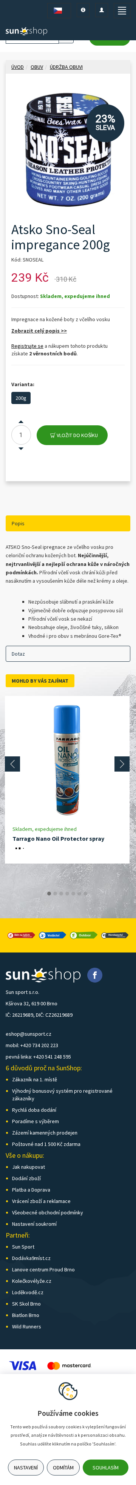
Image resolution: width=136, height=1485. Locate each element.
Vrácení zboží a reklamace (41, 1201)
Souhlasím (106, 1467)
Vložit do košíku (77, 435)
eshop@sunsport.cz (28, 1033)
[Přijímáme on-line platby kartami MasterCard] (69, 1364)
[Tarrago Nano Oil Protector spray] (67, 760)
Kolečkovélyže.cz (31, 1280)
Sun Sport (23, 1246)
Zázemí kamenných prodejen (44, 1132)
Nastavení (26, 1467)
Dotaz (18, 653)
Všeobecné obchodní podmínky (47, 1212)
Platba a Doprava (31, 1189)
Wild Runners (26, 1326)
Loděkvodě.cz (27, 1292)
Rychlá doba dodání (34, 1109)
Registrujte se (27, 345)
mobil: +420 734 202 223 (32, 1045)
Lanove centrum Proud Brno (43, 1269)
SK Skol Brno (26, 1303)
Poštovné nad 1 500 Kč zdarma (46, 1144)
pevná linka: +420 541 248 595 (38, 1056)
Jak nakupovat (28, 1166)
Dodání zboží (26, 1178)
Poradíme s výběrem (35, 1121)
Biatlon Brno (25, 1315)
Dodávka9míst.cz (31, 1258)
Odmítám (63, 1467)
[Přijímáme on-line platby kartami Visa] (22, 1364)
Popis (18, 523)
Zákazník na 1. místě (34, 1079)
